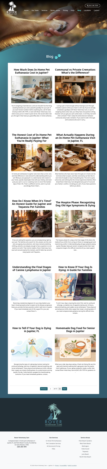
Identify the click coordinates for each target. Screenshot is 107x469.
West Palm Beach (85, 443)
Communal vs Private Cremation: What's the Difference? (75, 71)
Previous (44, 389)
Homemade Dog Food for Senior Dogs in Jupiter (75, 330)
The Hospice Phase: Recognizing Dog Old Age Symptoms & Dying (75, 204)
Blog (79, 10)
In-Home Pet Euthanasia (53, 441)
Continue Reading (32, 120)
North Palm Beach (85, 457)
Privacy (57, 465)
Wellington (85, 446)
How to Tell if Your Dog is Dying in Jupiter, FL (31, 330)
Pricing (65, 10)
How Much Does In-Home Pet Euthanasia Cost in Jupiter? (32, 71)
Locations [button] (87, 10)
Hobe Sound (85, 449)
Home (26, 10)
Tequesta (85, 451)
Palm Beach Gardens (85, 441)
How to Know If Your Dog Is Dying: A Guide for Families (75, 269)
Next (64, 389)
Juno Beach (85, 454)
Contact (96, 10)
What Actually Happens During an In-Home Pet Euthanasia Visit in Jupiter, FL (75, 137)
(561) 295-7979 (93, 6)
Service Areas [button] (55, 10)
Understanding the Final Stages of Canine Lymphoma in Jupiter (31, 269)
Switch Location (72, 465)
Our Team (35, 10)
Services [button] (44, 10)
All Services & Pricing (53, 446)
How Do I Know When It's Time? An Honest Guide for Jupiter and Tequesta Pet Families (31, 203)
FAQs (72, 10)
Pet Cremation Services (53, 443)
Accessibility (63, 465)
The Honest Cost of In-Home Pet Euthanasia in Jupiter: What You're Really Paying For (31, 137)
